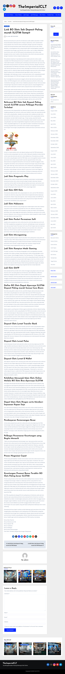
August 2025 (54, 150)
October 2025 (54, 144)
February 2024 (54, 211)
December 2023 (54, 217)
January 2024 (54, 214)
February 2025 (54, 171)
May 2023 (53, 224)
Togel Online (54, 261)
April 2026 (53, 124)
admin (9, 36)
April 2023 (53, 227)
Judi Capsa (26, 14)
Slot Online (42, 14)
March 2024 (54, 207)
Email (6, 617)
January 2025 (54, 174)
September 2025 (55, 147)
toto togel (53, 287)
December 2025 (54, 137)
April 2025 (53, 164)
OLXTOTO (37, 671)
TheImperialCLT (32, 7)
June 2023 (53, 221)
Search (53, 26)
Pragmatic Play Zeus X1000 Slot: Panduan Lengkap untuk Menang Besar (39, 574)
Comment (7, 593)
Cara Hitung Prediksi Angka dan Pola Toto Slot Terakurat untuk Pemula (9, 574)
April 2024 (53, 204)
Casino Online (54, 241)
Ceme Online (18, 14)
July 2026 (53, 114)
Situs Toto (53, 270)
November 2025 (54, 140)
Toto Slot (58, 14)
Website (6, 621)
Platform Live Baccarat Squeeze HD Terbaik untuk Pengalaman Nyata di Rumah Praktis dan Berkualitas (40, 648)
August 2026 (54, 110)
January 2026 (54, 134)
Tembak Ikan (50, 14)
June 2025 (53, 157)
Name (6, 612)
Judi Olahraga (34, 14)
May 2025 (53, 161)
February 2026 (54, 130)
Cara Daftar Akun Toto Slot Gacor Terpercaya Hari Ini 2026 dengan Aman (25, 650)
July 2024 (53, 194)
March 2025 (53, 167)
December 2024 (55, 177)
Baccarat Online (9, 14)
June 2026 (53, 117)
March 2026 (54, 127)
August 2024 (54, 191)
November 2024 (55, 181)
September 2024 (55, 187)
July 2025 (53, 154)
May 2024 (53, 201)
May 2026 (53, 120)
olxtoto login (54, 276)
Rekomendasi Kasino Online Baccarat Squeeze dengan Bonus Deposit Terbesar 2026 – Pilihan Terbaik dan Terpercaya (56, 84)
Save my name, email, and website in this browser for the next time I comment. (24, 626)
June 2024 (53, 197)
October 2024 (54, 184)
